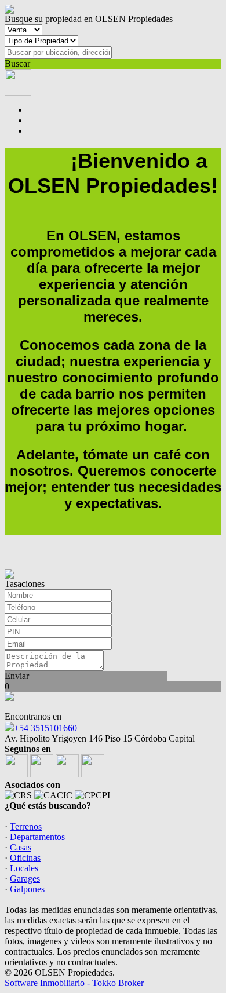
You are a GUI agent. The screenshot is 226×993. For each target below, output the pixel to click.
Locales (24, 868)
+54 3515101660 (45, 728)
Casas (20, 847)
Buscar (17, 63)
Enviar (17, 676)
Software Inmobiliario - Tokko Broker (74, 983)
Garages (25, 879)
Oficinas (25, 858)
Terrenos (26, 826)
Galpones (27, 889)
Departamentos (37, 837)
